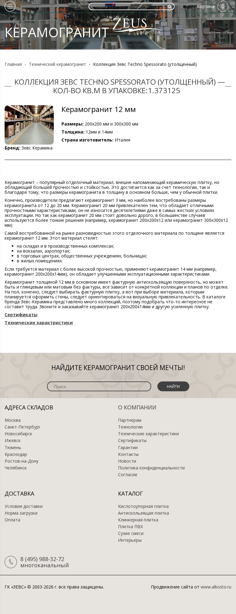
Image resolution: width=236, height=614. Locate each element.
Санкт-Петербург (23, 427)
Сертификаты (132, 440)
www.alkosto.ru (216, 587)
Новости (127, 461)
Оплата (12, 519)
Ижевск (13, 440)
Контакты (128, 454)
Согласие (127, 474)
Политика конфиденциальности (151, 467)
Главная (13, 64)
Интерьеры (130, 540)
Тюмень (13, 447)
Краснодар (16, 454)
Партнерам (129, 420)
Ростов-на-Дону (21, 461)
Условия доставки (24, 506)
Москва (13, 420)
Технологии (130, 427)
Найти (173, 386)
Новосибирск (18, 433)
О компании (137, 407)
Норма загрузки (21, 513)
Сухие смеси (131, 533)
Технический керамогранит (57, 64)
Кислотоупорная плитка (143, 506)
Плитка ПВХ (130, 526)
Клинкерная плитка (138, 519)
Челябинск (16, 467)
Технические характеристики (148, 433)
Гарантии (128, 447)
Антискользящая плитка (143, 513)
